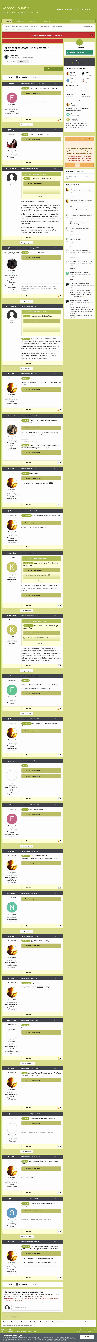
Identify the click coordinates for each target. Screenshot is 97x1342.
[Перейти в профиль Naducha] (12, 907)
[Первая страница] (5, 77)
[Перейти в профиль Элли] (12, 1213)
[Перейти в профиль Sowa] (67, 240)
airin (87, 72)
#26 (55, 83)
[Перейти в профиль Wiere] (67, 216)
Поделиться (11, 61)
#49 (55, 1199)
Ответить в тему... (20, 1308)
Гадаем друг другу (27, 58)
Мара (16, 55)
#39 (55, 761)
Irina (72, 79)
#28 (55, 168)
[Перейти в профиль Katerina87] (12, 1034)
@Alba (25, 1073)
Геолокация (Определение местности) (81, 261)
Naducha (12, 893)
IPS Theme (4, 1330)
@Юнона (25, 420)
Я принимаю (87, 1336)
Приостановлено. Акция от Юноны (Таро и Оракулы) (80, 200)
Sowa (75, 241)
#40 (55, 805)
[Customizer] (94, 9)
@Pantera (26, 681)
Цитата (28, 119)
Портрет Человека (75, 239)
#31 (55, 373)
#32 (55, 416)
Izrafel (12, 761)
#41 (55, 851)
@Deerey (25, 88)
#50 (55, 1241)
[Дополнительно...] (59, 84)
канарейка (12, 553)
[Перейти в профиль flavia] (12, 98)
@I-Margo (26, 339)
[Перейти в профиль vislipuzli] (12, 430)
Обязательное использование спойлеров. (47, 35)
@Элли (25, 1161)
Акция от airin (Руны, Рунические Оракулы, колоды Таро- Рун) (79, 283)
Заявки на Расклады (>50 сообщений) (81, 215)
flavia (12, 84)
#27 (55, 130)
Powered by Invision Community (85, 1331)
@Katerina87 (27, 723)
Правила (47, 21)
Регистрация (86, 9)
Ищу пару (72, 189)
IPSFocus (11, 1330)
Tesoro (88, 79)
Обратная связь (31, 1331)
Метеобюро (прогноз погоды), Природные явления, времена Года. (81, 228)
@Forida (25, 253)
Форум (8, 21)
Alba (12, 1114)
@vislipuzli (26, 378)
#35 (55, 553)
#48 (55, 1156)
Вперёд (24, 77)
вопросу (40, 987)
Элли (12, 1199)
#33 (55, 468)
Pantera (12, 248)
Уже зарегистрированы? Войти (68, 9)
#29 (55, 248)
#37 (55, 676)
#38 (55, 719)
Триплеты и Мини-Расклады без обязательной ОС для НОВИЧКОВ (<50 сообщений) (81, 272)
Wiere (75, 217)
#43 (55, 936)
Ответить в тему (53, 69)
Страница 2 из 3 (38, 77)
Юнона (12, 374)
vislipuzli (12, 416)
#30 (55, 306)
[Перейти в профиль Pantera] (12, 264)
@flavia (25, 766)
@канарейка (27, 515)
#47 (55, 1114)
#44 (55, 978)
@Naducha (26, 856)
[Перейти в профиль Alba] (12, 1128)
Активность (34, 21)
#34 (55, 511)
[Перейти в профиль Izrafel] (12, 775)
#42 (55, 893)
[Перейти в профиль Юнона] (12, 388)
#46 (55, 1068)
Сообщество (20, 21)
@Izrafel (25, 809)
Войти (71, 165)
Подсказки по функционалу (76, 52)
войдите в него (18, 1296)
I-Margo (12, 130)
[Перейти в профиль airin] (83, 73)
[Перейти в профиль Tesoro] (83, 80)
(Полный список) (80, 171)
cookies (37, 1338)
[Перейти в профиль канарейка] (12, 567)
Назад (10, 77)
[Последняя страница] (29, 77)
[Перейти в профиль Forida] (12, 690)
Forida (12, 676)
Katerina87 (12, 1020)
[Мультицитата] (23, 120)
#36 (55, 616)
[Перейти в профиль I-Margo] (12, 144)
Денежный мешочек (47, 420)
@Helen (25, 134)
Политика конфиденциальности (17, 1331)
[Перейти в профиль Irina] (67, 80)
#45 (55, 1020)
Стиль (3, 1331)
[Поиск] (93, 21)
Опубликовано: (30, 83)
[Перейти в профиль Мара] (6, 57)
